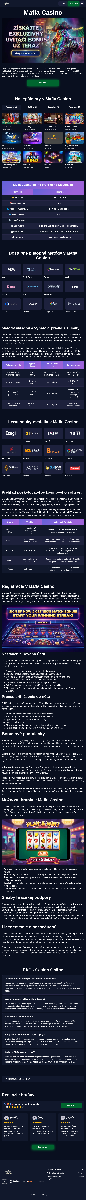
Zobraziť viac (43, 1147)
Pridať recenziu (71, 1105)
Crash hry (52, 107)
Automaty (73, 107)
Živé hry (31, 107)
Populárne (10, 107)
